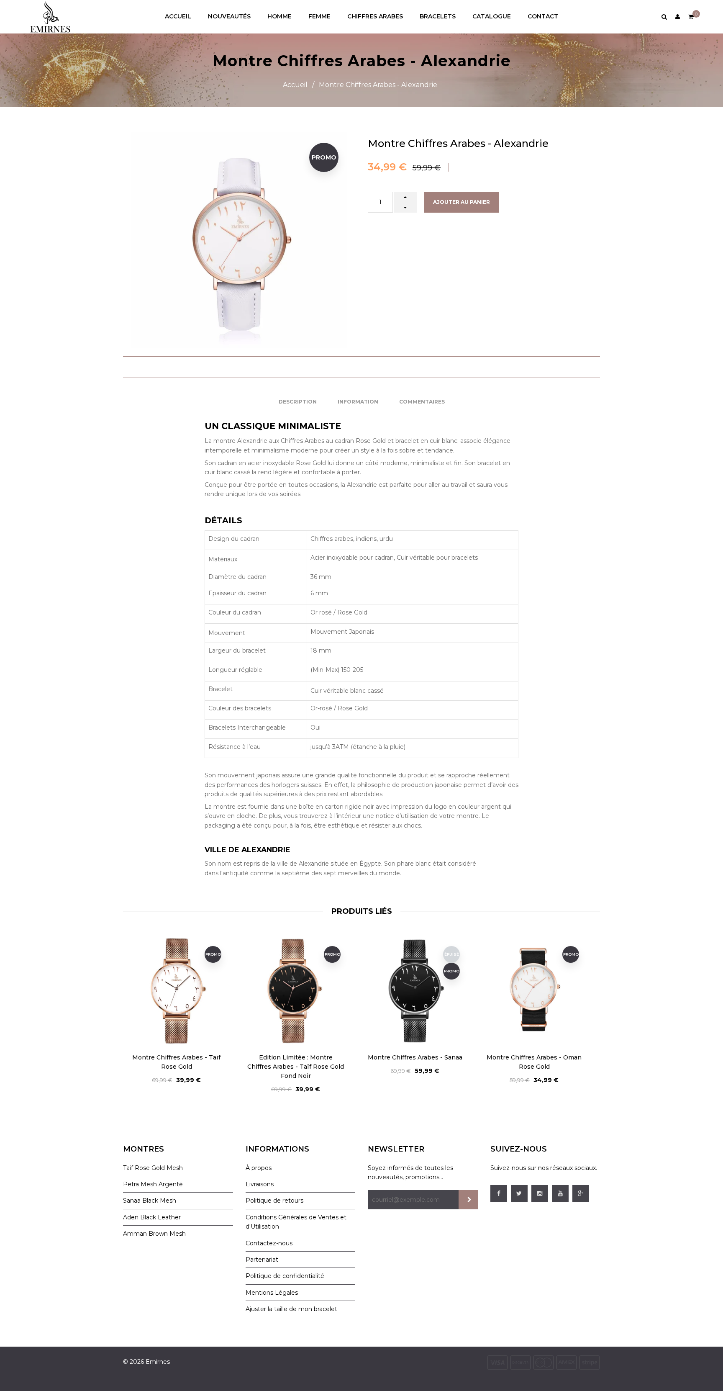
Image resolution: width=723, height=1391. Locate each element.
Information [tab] (358, 402)
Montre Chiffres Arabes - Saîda (534, 1057)
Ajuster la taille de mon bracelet (291, 1309)
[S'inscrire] (468, 1199)
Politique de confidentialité (285, 1276)
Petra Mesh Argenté (153, 1184)
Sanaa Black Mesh (149, 1200)
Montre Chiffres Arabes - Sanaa (296, 1057)
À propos (259, 1168)
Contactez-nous (269, 1243)
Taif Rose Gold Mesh (153, 1168)
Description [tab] (298, 402)
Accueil (295, 85)
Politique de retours (274, 1200)
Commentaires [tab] (422, 402)
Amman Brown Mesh (154, 1233)
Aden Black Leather (152, 1217)
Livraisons (260, 1184)
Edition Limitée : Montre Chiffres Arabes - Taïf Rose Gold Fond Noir (176, 1067)
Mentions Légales (272, 1292)
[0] (691, 16)
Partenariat (262, 1259)
